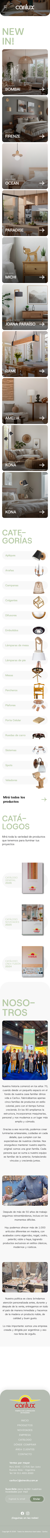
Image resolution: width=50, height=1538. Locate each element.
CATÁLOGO (25, 1439)
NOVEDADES (24, 1430)
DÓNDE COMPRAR (25, 1444)
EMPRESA (25, 1435)
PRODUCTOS (25, 1425)
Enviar (36, 1499)
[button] (5, 6)
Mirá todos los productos (14, 799)
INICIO (25, 1420)
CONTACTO (25, 1454)
